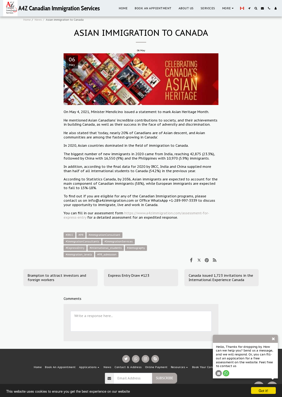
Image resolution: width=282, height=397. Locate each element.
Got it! (263, 390)
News (38, 19)
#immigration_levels (79, 254)
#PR (80, 235)
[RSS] (214, 260)
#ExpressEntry (75, 248)
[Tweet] (199, 260)
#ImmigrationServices (118, 241)
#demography (136, 248)
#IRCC (69, 235)
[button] (249, 8)
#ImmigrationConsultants (82, 241)
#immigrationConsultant (104, 235)
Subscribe (164, 378)
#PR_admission (106, 254)
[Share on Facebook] (191, 260)
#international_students (106, 248)
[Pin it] (207, 260)
